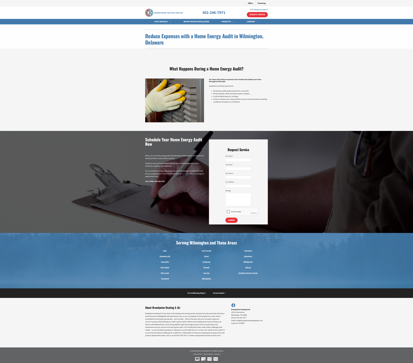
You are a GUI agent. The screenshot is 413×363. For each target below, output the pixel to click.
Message (228, 191)
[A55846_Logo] (164, 9)
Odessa (248, 267)
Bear (165, 251)
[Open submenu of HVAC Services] (171, 21)
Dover (206, 256)
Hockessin (206, 262)
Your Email (229, 165)
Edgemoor (248, 256)
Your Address (230, 182)
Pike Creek (165, 273)
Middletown (248, 262)
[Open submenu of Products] (235, 21)
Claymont (248, 251)
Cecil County (206, 251)
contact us (185, 174)
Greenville (165, 262)
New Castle (165, 267)
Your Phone (229, 173)
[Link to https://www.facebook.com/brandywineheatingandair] (233, 305)
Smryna (206, 273)
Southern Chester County (248, 273)
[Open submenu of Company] (259, 21)
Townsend (165, 279)
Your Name (229, 156)
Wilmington (206, 279)
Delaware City (165, 256)
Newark (206, 267)
